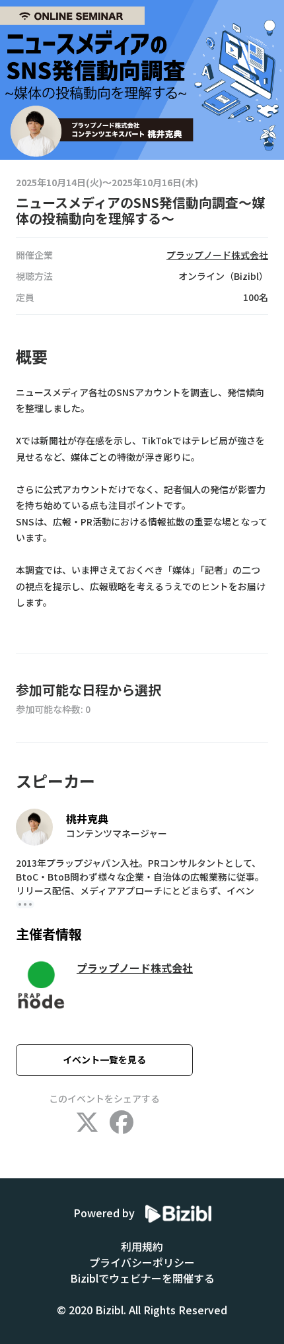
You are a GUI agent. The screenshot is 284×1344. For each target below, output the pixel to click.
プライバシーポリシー (142, 1262)
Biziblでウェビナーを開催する (142, 1278)
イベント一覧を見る (104, 1059)
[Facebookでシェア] (121, 1123)
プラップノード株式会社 (135, 968)
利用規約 (142, 1246)
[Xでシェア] (87, 1123)
